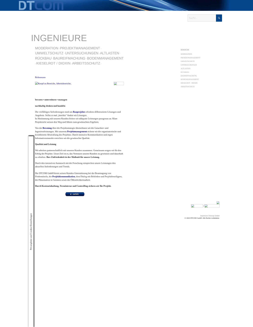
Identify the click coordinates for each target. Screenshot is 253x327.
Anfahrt (217, 216)
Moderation (46, 48)
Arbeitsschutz (86, 63)
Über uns (171, 46)
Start (155, 46)
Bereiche (185, 50)
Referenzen (40, 77)
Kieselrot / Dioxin (53, 63)
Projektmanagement (80, 48)
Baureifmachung (69, 58)
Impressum (204, 216)
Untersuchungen (81, 53)
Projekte (198, 46)
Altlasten (109, 53)
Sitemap (211, 216)
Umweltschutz (49, 53)
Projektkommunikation (63, 176)
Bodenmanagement (105, 58)
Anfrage (212, 46)
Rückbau (43, 58)
